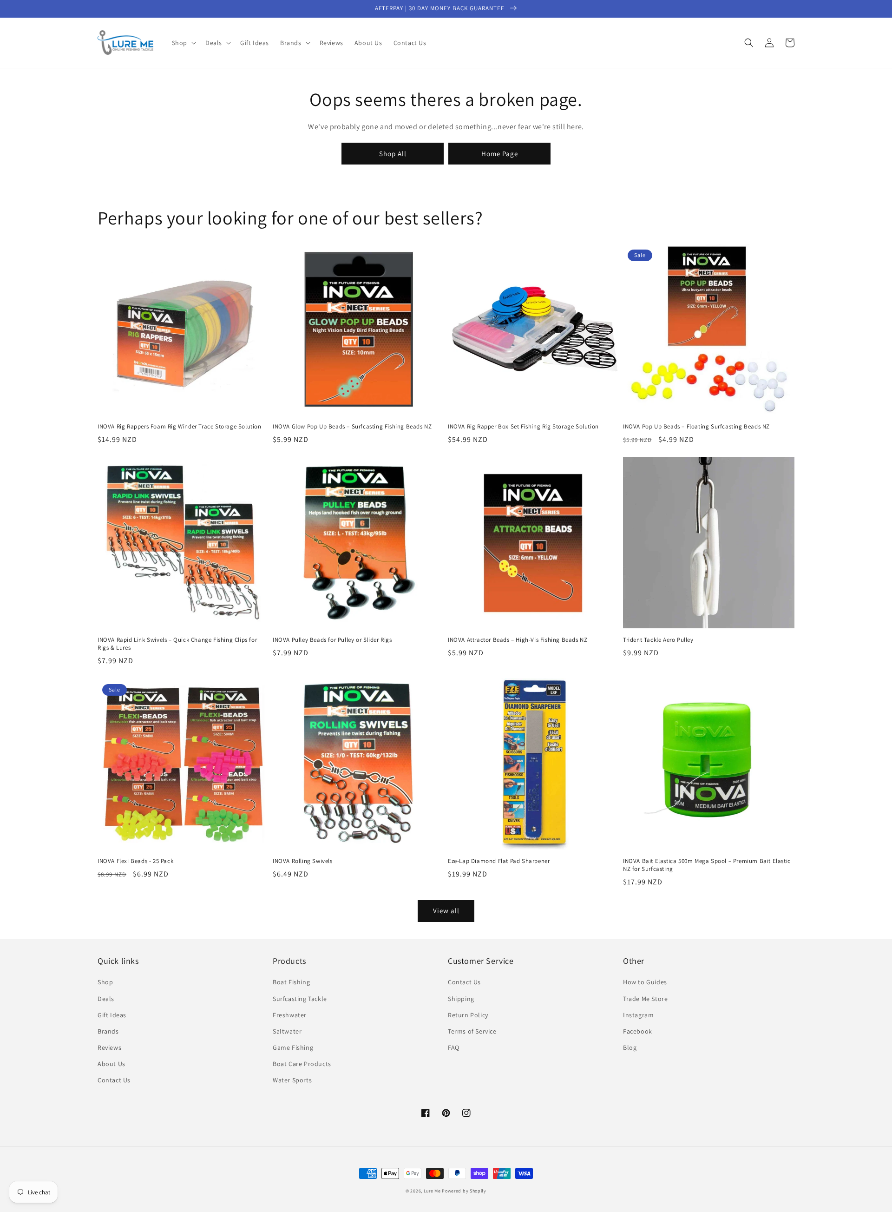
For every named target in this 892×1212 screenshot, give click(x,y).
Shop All (393, 153)
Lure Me (432, 1191)
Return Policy (468, 1015)
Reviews (109, 1047)
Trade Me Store (645, 999)
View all (446, 910)
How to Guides (645, 982)
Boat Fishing (291, 982)
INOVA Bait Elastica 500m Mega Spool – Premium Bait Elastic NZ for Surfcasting (707, 865)
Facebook (637, 1031)
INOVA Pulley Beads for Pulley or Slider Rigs (332, 640)
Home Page (499, 153)
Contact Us (114, 1080)
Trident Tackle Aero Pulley (658, 640)
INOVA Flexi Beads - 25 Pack (135, 861)
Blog (629, 1047)
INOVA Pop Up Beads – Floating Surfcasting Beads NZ (696, 426)
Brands (108, 1031)
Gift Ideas (112, 1015)
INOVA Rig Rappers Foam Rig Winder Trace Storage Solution (180, 426)
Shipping (461, 999)
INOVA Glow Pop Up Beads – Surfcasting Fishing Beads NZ (352, 426)
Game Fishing (293, 1047)
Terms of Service (472, 1031)
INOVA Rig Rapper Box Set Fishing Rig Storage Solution (523, 426)
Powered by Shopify (464, 1191)
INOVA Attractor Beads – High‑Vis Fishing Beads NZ (517, 640)
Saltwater (287, 1031)
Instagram (638, 1015)
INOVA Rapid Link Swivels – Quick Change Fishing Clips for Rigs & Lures (177, 644)
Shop (105, 982)
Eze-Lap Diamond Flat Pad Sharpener (499, 861)
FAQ (453, 1047)
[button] (183, 43)
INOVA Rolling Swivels (303, 861)
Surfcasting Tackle (300, 999)
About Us (111, 1064)
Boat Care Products (302, 1064)
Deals (106, 999)
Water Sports (292, 1080)
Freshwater (290, 1015)
